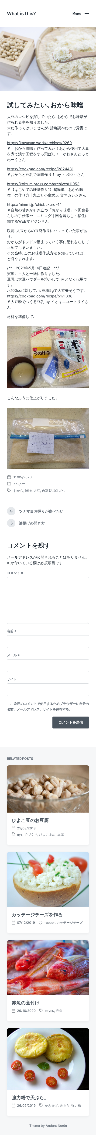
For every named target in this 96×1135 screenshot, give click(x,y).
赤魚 (59, 1011)
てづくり (30, 834)
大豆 (37, 491)
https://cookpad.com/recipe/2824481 (40, 169)
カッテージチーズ (70, 922)
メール (13, 655)
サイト (12, 679)
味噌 (28, 491)
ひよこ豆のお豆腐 (30, 820)
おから (18, 491)
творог (49, 922)
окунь (49, 1011)
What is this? (21, 13)
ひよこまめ (47, 834)
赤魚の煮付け (25, 1003)
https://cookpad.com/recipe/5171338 (39, 296)
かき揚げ (51, 1105)
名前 (12, 631)
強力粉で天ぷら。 (30, 1097)
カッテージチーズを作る (37, 914)
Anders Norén (56, 1126)
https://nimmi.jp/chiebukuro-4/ (34, 204)
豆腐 (60, 834)
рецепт (19, 484)
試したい (60, 491)
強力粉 (76, 1105)
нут (19, 834)
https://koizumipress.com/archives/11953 (43, 184)
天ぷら (64, 1105)
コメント (15, 573)
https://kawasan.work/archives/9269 (39, 142)
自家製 (47, 491)
